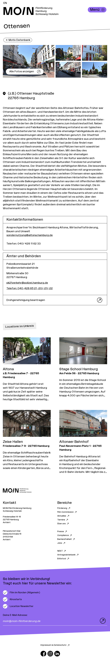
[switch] (21, 592)
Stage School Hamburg (78, 369)
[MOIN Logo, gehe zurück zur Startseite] (52, 11)
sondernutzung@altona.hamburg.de (29, 235)
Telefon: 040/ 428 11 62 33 (23, 243)
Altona (8, 369)
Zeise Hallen (13, 442)
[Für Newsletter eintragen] (102, 620)
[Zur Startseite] (55, 490)
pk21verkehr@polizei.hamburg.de (27, 282)
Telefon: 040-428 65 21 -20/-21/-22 (29, 288)
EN (5, 3)
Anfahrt (6, 523)
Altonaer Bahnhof (74, 442)
